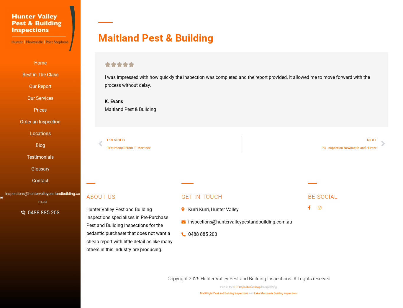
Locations (40, 133)
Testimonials (40, 157)
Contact (40, 180)
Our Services (40, 98)
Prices (40, 110)
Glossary (40, 169)
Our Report (40, 86)
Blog (40, 145)
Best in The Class (40, 74)
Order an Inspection (40, 122)
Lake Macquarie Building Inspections (276, 293)
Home (40, 63)
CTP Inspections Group (247, 287)
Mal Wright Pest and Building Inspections (224, 293)
